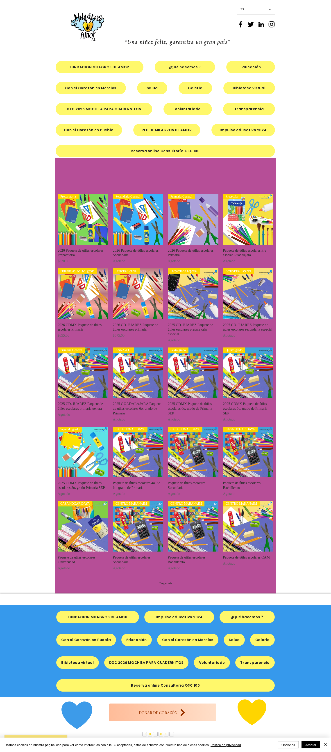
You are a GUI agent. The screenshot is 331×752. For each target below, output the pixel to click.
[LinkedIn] (261, 24)
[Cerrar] (325, 744)
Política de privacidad (226, 745)
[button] (104, 109)
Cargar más (165, 583)
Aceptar (310, 745)
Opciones (288, 745)
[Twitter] (251, 24)
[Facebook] (240, 24)
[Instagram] (272, 24)
